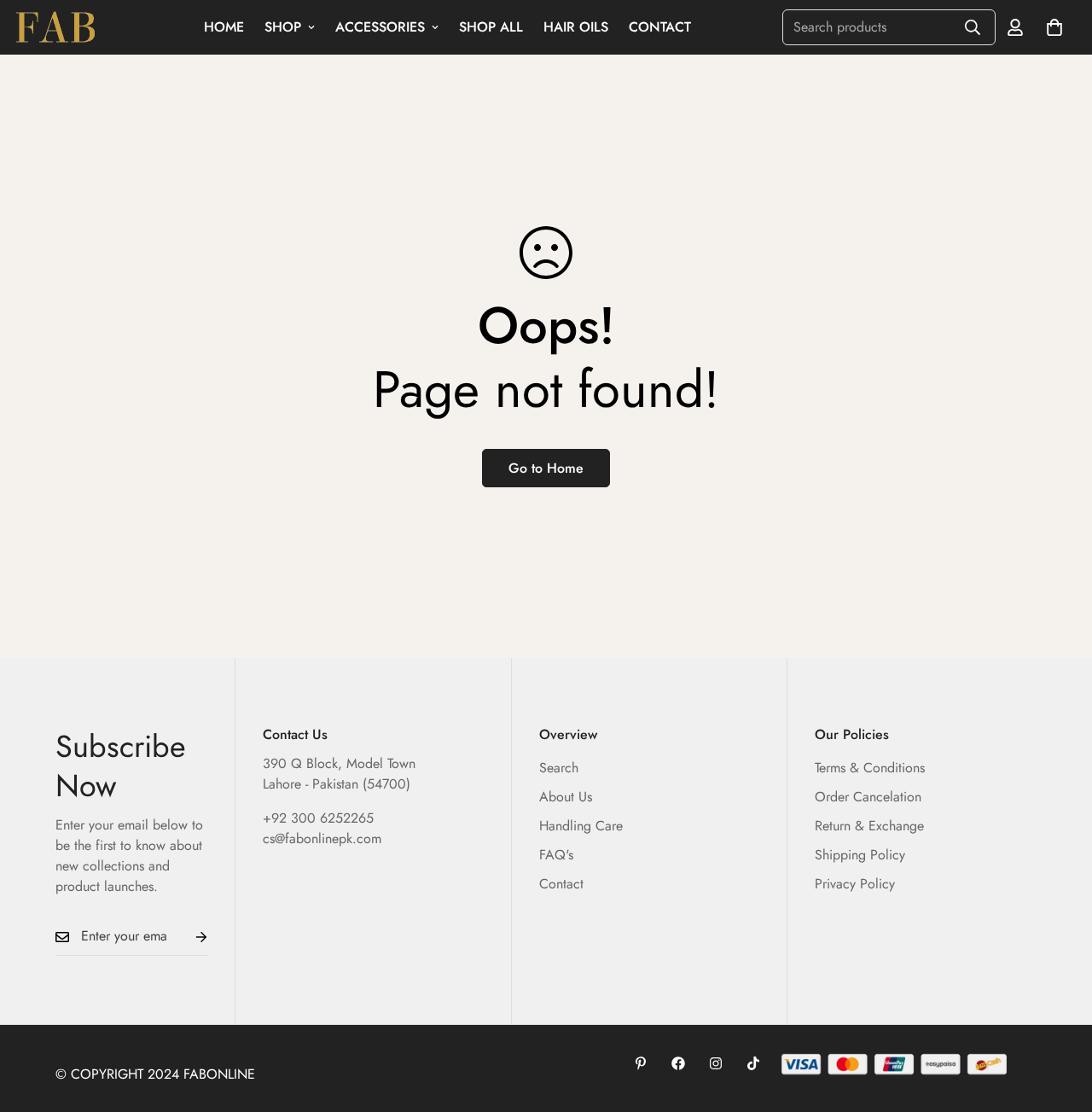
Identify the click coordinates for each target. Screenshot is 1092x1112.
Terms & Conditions (870, 767)
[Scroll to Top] (1058, 1019)
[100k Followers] (716, 1063)
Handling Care (581, 825)
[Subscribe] (187, 936)
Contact (561, 884)
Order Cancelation (868, 796)
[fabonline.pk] (55, 28)
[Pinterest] (641, 1063)
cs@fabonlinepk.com (322, 838)
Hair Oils (575, 27)
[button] (1054, 27)
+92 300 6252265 (318, 818)
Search (558, 767)
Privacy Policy (855, 884)
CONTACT (660, 27)
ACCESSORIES (380, 27)
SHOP (282, 27)
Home (224, 27)
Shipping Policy (860, 855)
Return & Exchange (869, 825)
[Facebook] (678, 1063)
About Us (565, 796)
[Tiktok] (753, 1063)
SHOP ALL (491, 27)
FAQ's (556, 855)
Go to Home (546, 468)
